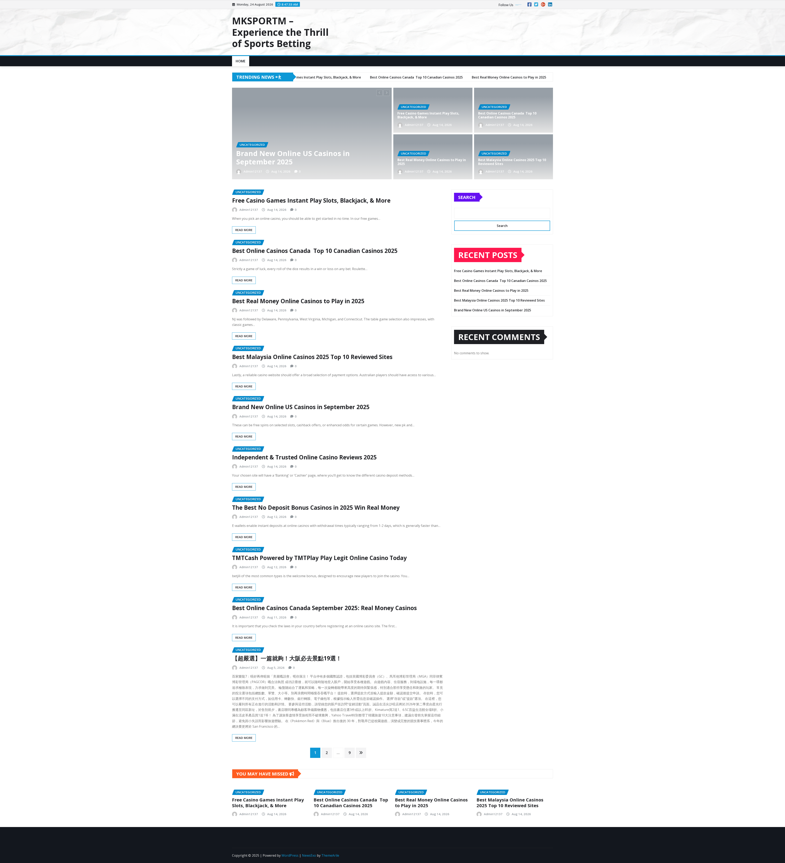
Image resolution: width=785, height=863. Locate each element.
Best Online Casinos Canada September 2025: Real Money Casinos (324, 608)
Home (241, 61)
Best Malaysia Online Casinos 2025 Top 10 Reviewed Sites (512, 162)
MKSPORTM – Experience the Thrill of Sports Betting (280, 31)
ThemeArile (330, 855)
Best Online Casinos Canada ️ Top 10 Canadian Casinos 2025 (298, 157)
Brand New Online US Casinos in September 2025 (301, 407)
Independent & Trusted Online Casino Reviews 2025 (304, 457)
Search (466, 197)
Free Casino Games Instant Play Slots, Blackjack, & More (428, 115)
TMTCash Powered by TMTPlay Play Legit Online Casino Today (319, 558)
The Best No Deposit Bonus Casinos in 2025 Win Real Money (316, 507)
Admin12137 (252, 171)
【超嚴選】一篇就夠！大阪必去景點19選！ (287, 658)
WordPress (289, 855)
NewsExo (309, 855)
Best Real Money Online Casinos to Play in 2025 (431, 162)
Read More (243, 230)
